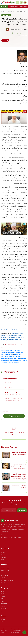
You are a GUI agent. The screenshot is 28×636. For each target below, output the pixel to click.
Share (6, 40)
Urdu (2, 591)
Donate (3, 619)
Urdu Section (10, 11)
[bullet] (13, 395)
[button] (13, 393)
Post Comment (15, 416)
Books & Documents (7, 580)
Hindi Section (5, 575)
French (3, 611)
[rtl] (16, 393)
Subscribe (22, 510)
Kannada (3, 606)
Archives (3, 559)
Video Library (5, 570)
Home (3, 11)
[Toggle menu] (25, 2)
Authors (3, 557)
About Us (3, 554)
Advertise (4, 622)
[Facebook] (2, 543)
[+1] (7, 395)
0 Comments (23, 35)
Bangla (3, 598)
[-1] (5, 395)
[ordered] (11, 395)
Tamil (2, 601)
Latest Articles (5, 568)
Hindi (2, 593)
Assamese (4, 603)
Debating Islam (5, 583)
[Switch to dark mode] (21, 2)
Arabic (3, 596)
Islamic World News (6, 578)
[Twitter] (6, 543)
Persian (3, 608)
